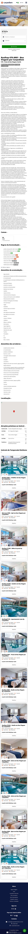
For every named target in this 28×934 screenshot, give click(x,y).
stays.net (15, 932)
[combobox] (15, 40)
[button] (8, 24)
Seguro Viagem (14, 889)
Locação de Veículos (14, 893)
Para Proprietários (14, 897)
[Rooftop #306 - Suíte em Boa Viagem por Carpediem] (14, 784)
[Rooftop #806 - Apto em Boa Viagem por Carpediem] (14, 819)
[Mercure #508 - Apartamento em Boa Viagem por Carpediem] (14, 501)
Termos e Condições (14, 901)
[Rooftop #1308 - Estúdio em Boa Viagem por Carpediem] (14, 572)
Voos (14, 891)
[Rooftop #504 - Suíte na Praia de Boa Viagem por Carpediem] (14, 748)
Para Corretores (14, 895)
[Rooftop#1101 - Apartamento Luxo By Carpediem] (14, 607)
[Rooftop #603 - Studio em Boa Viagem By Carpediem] (14, 678)
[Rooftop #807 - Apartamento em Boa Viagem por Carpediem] (14, 465)
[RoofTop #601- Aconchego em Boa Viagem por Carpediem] (14, 642)
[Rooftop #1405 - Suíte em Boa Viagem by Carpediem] (14, 536)
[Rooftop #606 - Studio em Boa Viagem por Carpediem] (14, 855)
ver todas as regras (5, 267)
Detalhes (14, 488)
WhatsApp (14, 46)
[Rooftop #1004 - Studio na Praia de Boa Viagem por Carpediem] (14, 713)
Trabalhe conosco (14, 899)
